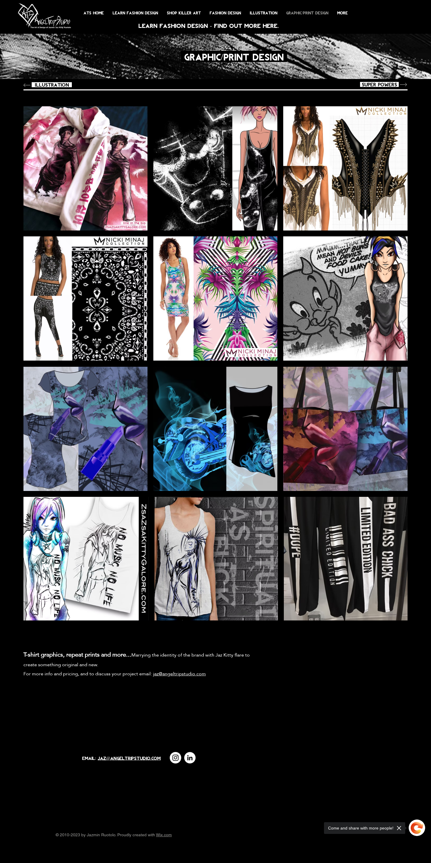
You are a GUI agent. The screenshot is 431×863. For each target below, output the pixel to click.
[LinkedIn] (190, 757)
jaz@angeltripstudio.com (129, 758)
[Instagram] (175, 757)
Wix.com (164, 834)
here (270, 25)
